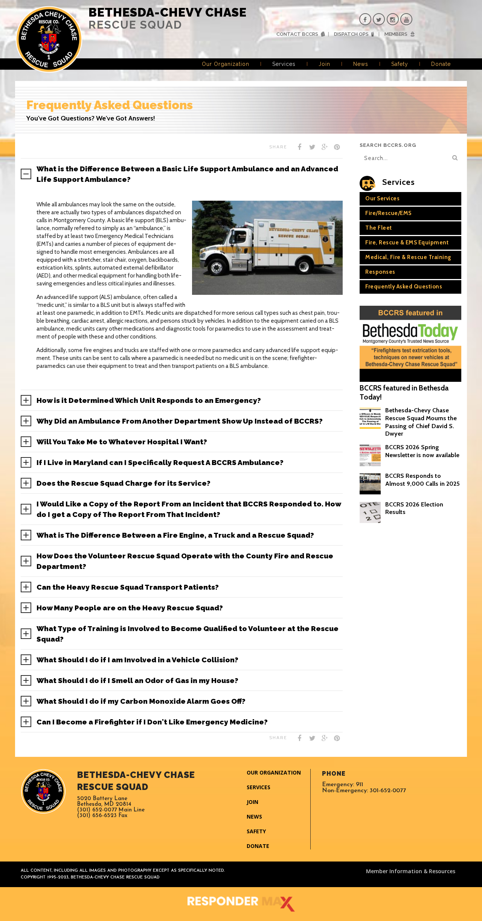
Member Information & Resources (410, 871)
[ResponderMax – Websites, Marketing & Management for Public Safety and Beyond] (241, 904)
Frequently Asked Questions (403, 286)
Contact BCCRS (297, 34)
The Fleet (378, 227)
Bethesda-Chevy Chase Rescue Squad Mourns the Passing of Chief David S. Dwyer (421, 422)
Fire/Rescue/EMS (388, 213)
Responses (380, 271)
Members (395, 34)
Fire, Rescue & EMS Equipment (406, 242)
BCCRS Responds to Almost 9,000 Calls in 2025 (422, 479)
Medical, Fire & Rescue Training (408, 257)
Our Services (382, 198)
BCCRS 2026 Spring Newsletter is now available (422, 451)
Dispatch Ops (351, 34)
